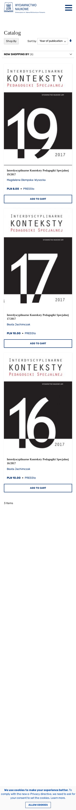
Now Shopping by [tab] (16, 54)
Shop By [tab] (11, 41)
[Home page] (24, 7)
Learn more (58, 798)
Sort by (31, 41)
